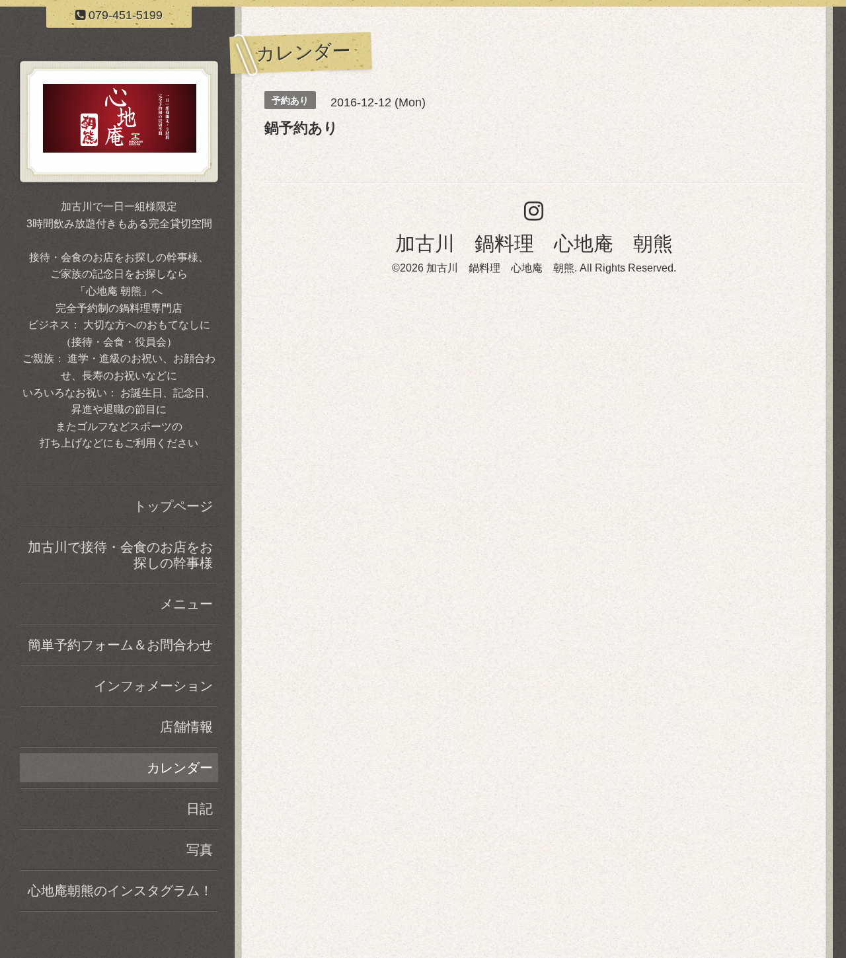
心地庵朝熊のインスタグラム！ (120, 890)
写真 (199, 849)
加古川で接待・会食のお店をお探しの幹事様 (120, 555)
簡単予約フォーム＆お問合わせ (120, 645)
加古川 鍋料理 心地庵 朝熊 (534, 243)
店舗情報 (186, 726)
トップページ (173, 506)
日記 (199, 808)
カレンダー (180, 767)
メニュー (186, 604)
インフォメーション (153, 686)
